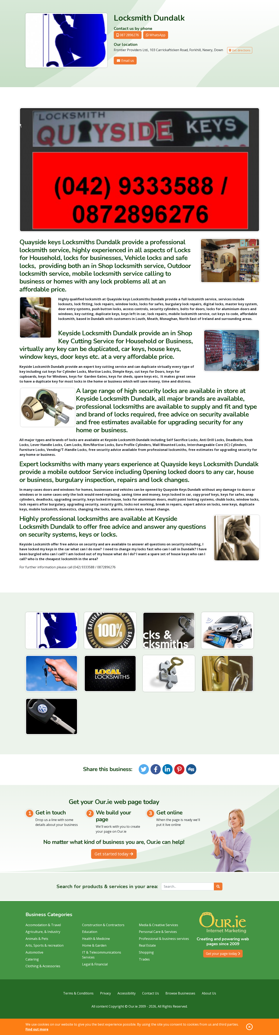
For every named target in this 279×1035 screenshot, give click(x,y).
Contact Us (150, 993)
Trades (144, 959)
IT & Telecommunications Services (101, 955)
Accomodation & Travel (43, 925)
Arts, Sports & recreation (45, 945)
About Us (209, 993)
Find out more (37, 1029)
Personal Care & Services (158, 931)
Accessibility (126, 993)
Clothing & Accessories (43, 966)
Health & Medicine (96, 938)
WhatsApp (157, 35)
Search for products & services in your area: (107, 886)
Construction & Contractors (103, 925)
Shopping (146, 952)
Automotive (34, 952)
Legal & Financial (95, 964)
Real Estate (147, 945)
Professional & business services (164, 938)
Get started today (112, 854)
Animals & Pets (37, 938)
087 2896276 (129, 35)
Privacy (105, 993)
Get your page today (222, 953)
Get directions (240, 50)
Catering (32, 959)
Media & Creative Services (158, 925)
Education (89, 931)
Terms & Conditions (78, 993)
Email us (127, 60)
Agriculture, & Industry (43, 931)
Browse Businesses (180, 993)
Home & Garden (94, 945)
